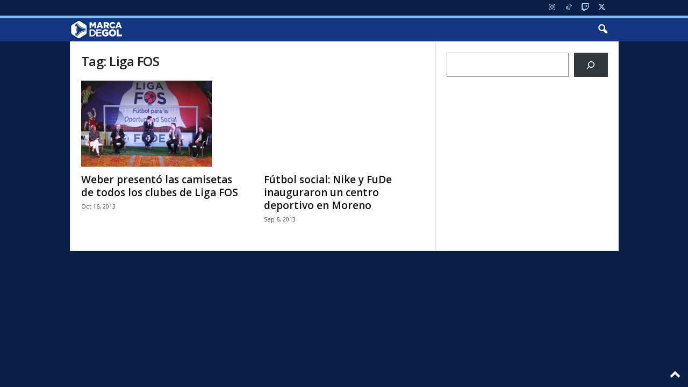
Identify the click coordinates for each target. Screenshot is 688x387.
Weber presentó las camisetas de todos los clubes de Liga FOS (159, 186)
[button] (602, 29)
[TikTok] (568, 8)
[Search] (591, 65)
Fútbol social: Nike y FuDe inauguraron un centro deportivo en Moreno (328, 192)
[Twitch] (585, 8)
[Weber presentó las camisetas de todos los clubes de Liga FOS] (161, 124)
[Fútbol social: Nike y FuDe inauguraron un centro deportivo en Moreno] (344, 124)
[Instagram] (552, 8)
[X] (602, 8)
